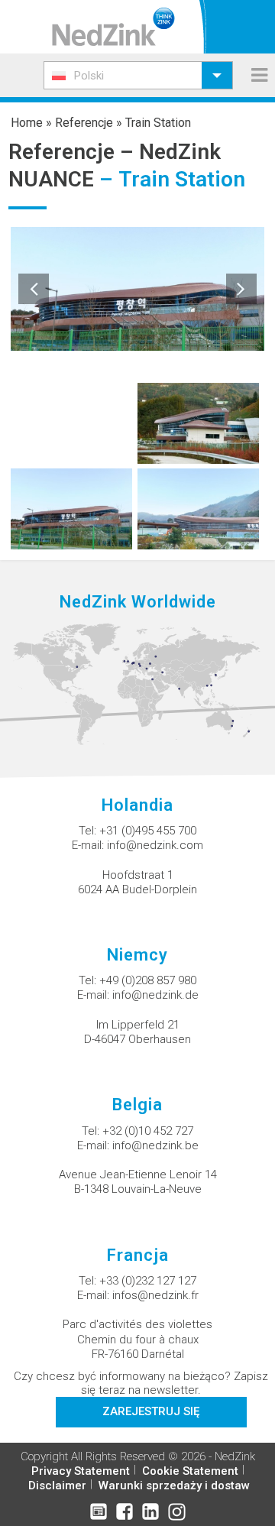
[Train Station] (198, 422)
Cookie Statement (190, 1471)
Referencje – (73, 151)
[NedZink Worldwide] (137, 683)
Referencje (84, 122)
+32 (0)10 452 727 (147, 1131)
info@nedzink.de (155, 995)
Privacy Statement (80, 1471)
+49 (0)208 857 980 (147, 980)
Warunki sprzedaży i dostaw (174, 1485)
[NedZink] (113, 26)
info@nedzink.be (155, 1145)
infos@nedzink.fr (155, 1295)
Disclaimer (57, 1485)
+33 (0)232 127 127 (147, 1281)
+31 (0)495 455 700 (147, 831)
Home (27, 122)
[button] (138, 75)
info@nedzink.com (155, 845)
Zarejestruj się (150, 1411)
